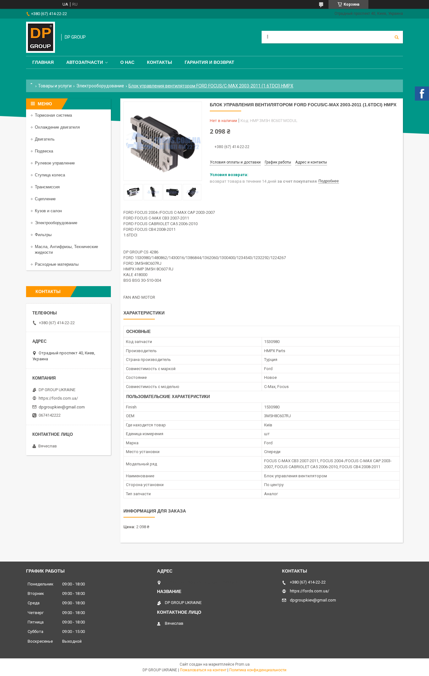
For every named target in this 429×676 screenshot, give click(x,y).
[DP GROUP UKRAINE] (40, 37)
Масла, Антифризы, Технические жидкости (66, 249)
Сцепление (45, 199)
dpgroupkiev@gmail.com (62, 407)
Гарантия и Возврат (209, 62)
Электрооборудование (100, 85)
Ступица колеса (50, 175)
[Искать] (396, 37)
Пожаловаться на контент (203, 670)
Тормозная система (53, 115)
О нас (127, 62)
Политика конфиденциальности (257, 670)
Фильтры (43, 234)
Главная (43, 62)
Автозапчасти (84, 62)
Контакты (159, 62)
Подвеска (44, 151)
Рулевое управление (55, 163)
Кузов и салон (48, 210)
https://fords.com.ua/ (58, 398)
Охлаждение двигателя (57, 127)
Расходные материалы (57, 264)
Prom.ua (242, 664)
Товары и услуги (55, 85)
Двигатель (45, 139)
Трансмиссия (47, 187)
